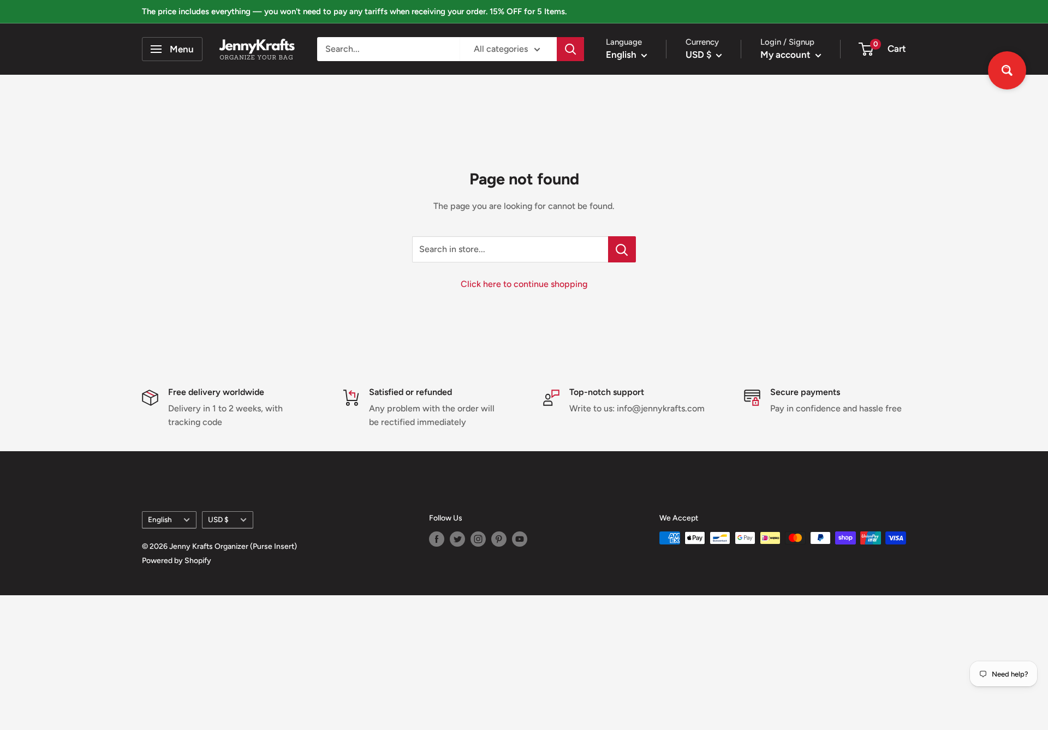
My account (786, 54)
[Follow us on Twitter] (457, 539)
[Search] (570, 49)
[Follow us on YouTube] (519, 539)
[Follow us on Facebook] (436, 539)
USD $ (218, 519)
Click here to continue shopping (524, 284)
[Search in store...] (622, 249)
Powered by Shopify (176, 560)
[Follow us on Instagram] (478, 539)
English (160, 519)
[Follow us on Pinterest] (499, 539)
